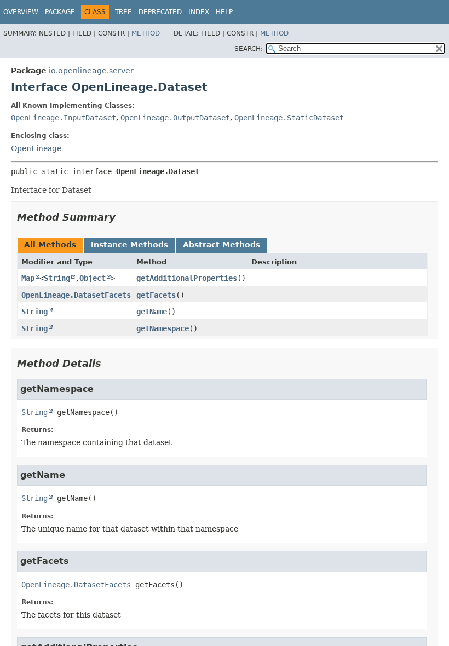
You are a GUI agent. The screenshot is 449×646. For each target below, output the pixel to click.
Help (224, 12)
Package (60, 12)
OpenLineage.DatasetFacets (76, 295)
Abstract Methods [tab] (221, 244)
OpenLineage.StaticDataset (289, 117)
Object (92, 278)
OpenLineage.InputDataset (63, 117)
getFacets (156, 295)
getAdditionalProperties (186, 278)
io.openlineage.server (91, 70)
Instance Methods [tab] (129, 244)
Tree (123, 12)
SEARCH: (248, 49)
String (57, 278)
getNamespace (162, 328)
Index (198, 12)
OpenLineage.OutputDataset (175, 117)
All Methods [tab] (50, 244)
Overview (20, 12)
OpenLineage (36, 148)
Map (27, 278)
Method (145, 33)
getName (151, 311)
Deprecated (160, 12)
